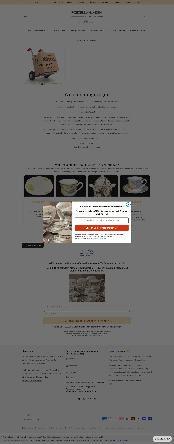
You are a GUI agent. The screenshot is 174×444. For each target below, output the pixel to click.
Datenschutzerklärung (99, 238)
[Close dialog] (128, 204)
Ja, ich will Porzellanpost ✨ (102, 227)
